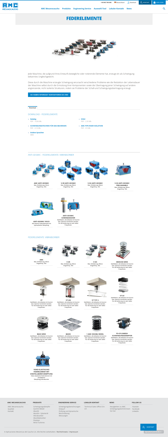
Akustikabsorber (39, 418)
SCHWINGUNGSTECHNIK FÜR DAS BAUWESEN (48, 126)
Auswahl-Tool (100, 8)
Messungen (63, 416)
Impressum (73, 432)
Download (133, 2)
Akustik (36, 411)
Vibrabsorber (38, 416)
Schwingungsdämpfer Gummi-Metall (41, 408)
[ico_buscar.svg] (164, 9)
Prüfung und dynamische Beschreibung (68, 412)
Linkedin (135, 411)
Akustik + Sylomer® (40, 413)
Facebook (135, 409)
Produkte (66, 8)
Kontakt (11, 411)
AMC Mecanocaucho (50, 8)
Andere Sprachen (37, 132)
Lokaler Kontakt (116, 8)
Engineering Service (82, 8)
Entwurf (62, 409)
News (129, 8)
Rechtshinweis (62, 432)
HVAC (83, 119)
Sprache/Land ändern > (153, 432)
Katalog (33, 119)
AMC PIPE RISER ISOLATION (92, 126)
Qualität (11, 409)
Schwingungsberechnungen (69, 407)
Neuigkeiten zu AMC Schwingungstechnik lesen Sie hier (120, 409)
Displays (36, 420)
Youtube (135, 407)
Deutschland (120, 2)
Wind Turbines (39, 422)
